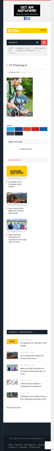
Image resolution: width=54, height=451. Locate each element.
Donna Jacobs (14, 72)
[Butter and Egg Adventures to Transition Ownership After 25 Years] (17, 225)
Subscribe (23, 447)
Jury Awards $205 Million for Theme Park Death (16, 210)
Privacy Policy (34, 447)
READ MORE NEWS (14, 407)
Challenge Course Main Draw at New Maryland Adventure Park (33, 397)
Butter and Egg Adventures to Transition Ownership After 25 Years (17, 238)
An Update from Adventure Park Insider (15, 184)
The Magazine (30, 444)
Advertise (41, 444)
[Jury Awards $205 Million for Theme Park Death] (17, 199)
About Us (18, 444)
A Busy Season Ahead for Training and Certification (30, 384)
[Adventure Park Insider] (27, 30)
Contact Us (13, 447)
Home (10, 444)
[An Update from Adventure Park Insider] (17, 172)
